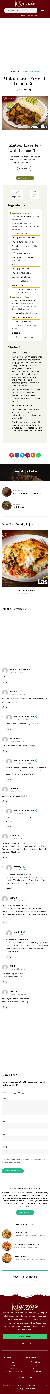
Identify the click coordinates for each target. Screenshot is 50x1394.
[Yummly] (33, 455)
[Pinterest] (27, 455)
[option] (25, 562)
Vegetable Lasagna (25, 590)
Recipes (26, 72)
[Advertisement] (25, 44)
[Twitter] (22, 455)
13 (32, 90)
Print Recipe (24, 168)
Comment (6, 1098)
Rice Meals (35, 72)
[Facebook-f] (19, 1377)
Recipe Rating (7, 1092)
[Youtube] (31, 1377)
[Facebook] (17, 455)
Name (5, 1122)
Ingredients (16, 197)
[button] (38, 213)
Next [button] (45, 525)
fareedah (14, 788)
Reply (5, 682)
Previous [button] (40, 525)
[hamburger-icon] (42, 10)
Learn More (25, 1212)
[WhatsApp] (38, 455)
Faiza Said (15, 738)
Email (4, 1134)
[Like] (11, 455)
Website (5, 1147)
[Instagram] (27, 1377)
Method (35, 197)
